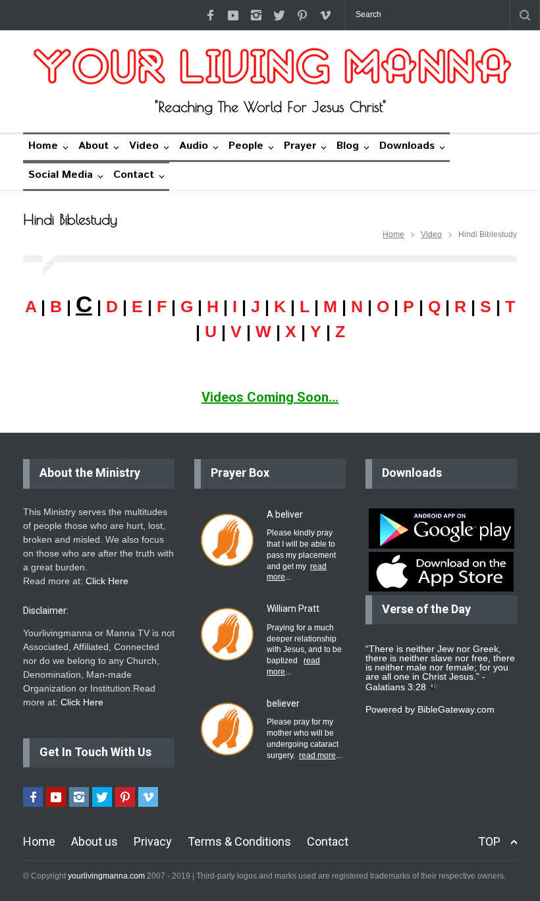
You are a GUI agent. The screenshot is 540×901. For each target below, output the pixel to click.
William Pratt (293, 608)
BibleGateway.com (456, 709)
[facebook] (210, 15)
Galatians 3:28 (395, 687)
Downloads (407, 145)
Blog (348, 145)
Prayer (300, 145)
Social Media (60, 174)
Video (144, 145)
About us (94, 841)
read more (317, 755)
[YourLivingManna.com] (270, 66)
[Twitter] (279, 15)
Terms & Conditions (239, 841)
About (93, 145)
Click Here (107, 581)
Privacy (153, 841)
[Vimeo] (325, 15)
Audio (193, 145)
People (246, 145)
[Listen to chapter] (433, 687)
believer (283, 703)
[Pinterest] (302, 15)
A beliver (285, 514)
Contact (133, 174)
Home (43, 145)
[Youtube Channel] (233, 15)
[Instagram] (256, 15)
